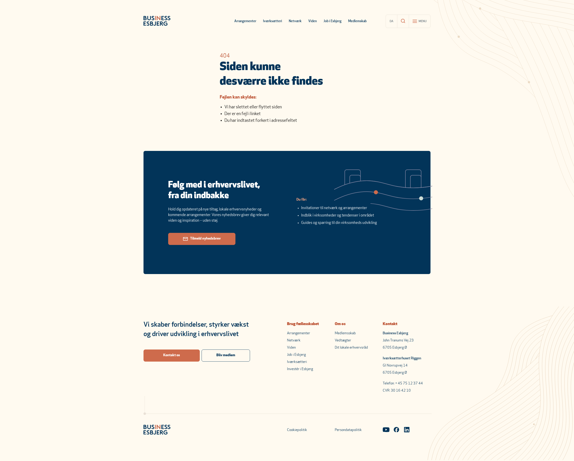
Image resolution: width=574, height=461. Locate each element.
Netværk (295, 21)
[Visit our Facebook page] (396, 430)
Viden (312, 21)
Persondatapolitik (348, 430)
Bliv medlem (225, 355)
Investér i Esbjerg (300, 369)
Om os (340, 324)
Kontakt (390, 324)
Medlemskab (357, 21)
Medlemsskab (345, 333)
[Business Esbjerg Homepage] (157, 21)
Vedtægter (343, 340)
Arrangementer (245, 21)
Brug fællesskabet (303, 324)
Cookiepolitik (297, 430)
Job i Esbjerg (332, 21)
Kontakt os (171, 355)
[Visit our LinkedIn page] (406, 430)
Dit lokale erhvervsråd (351, 348)
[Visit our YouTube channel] (386, 430)
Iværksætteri (272, 21)
